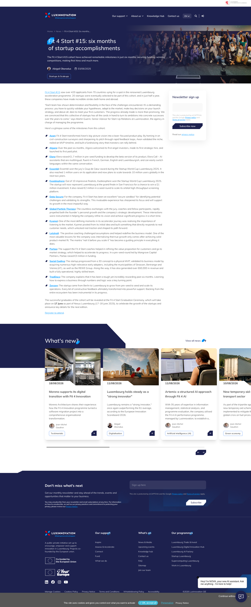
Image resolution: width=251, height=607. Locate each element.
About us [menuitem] (136, 16)
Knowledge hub (145, 551)
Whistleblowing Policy (133, 591)
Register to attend (54, 312)
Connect (99, 551)
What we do (101, 561)
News (58, 31)
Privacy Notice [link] (182, 603)
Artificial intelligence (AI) (179, 433)
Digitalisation (115, 433)
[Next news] (203, 452)
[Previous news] (198, 452)
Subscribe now (188, 126)
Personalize (167, 603)
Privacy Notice (71, 506)
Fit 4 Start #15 (52, 92)
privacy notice (188, 134)
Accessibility (153, 591)
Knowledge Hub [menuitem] (155, 16)
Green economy (233, 433)
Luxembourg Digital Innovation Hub (188, 547)
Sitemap (142, 565)
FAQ (140, 561)
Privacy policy (190, 117)
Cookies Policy (71, 591)
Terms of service (178, 120)
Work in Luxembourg (181, 565)
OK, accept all (148, 603)
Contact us (143, 556)
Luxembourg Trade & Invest (184, 542)
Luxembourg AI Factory (182, 551)
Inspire (98, 542)
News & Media (145, 542)
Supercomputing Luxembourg (185, 561)
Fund (97, 556)
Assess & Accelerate (104, 547)
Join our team (144, 570)
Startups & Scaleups (59, 76)
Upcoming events (146, 547)
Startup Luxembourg (181, 556)
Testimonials (57, 433)
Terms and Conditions (109, 591)
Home (50, 31)
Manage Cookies (52, 591)
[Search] (195, 16)
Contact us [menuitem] (173, 16)
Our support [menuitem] (118, 16)
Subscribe (196, 502)
